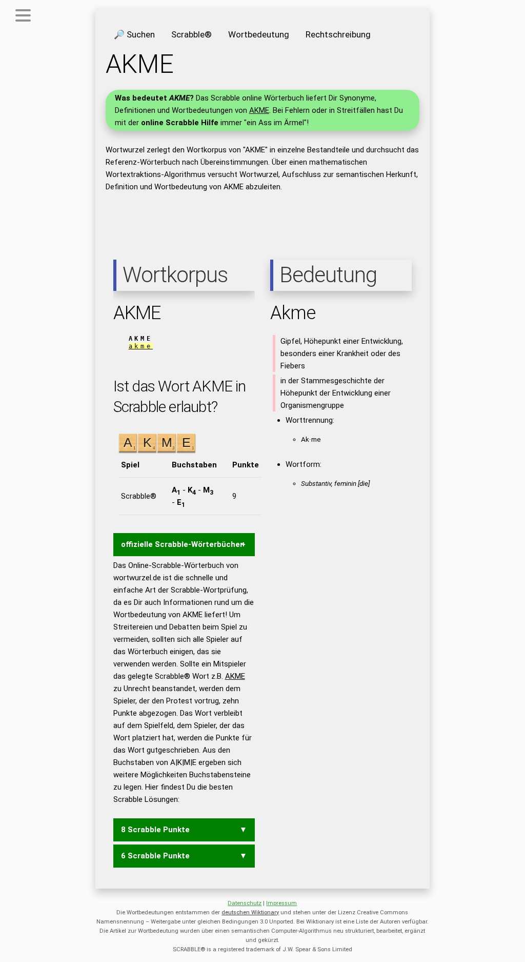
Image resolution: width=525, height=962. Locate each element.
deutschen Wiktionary (250, 912)
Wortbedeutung (258, 34)
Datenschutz (244, 903)
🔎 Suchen (134, 34)
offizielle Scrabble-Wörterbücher (182, 544)
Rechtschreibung (338, 34)
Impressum (281, 903)
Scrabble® (191, 34)
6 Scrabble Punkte (155, 855)
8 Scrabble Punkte (155, 829)
